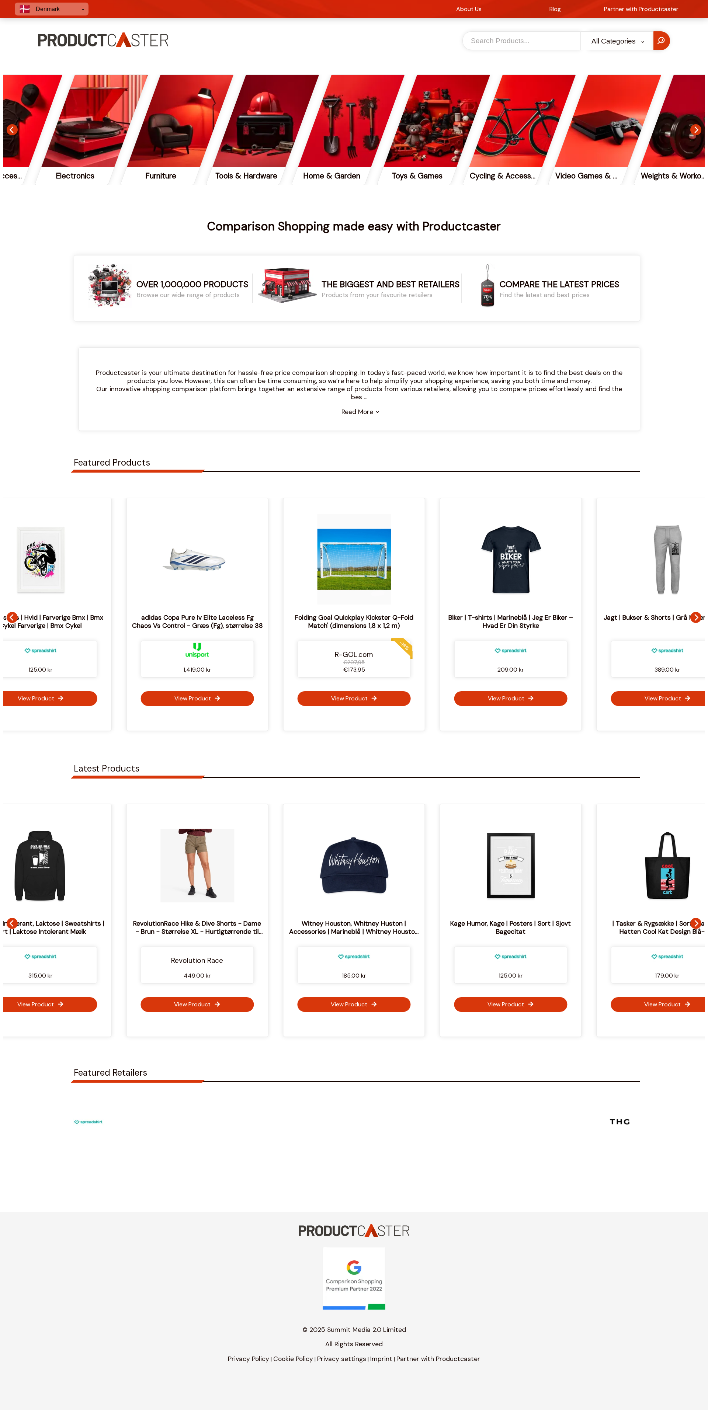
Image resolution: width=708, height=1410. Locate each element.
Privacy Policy (248, 1359)
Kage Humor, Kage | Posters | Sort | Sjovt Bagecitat (382, 927)
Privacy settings (341, 1359)
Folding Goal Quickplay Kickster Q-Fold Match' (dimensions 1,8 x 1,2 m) (354, 621)
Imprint (381, 1359)
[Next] (695, 129)
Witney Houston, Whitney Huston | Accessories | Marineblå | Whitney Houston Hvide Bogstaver (225, 931)
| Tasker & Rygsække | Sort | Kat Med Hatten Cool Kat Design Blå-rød (539, 927)
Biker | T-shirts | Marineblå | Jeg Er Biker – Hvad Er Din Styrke (510, 621)
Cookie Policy (293, 1359)
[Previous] (12, 129)
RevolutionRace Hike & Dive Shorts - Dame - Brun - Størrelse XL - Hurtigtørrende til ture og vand (69, 931)
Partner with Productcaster (438, 1359)
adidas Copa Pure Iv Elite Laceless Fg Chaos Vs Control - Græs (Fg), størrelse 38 (197, 621)
